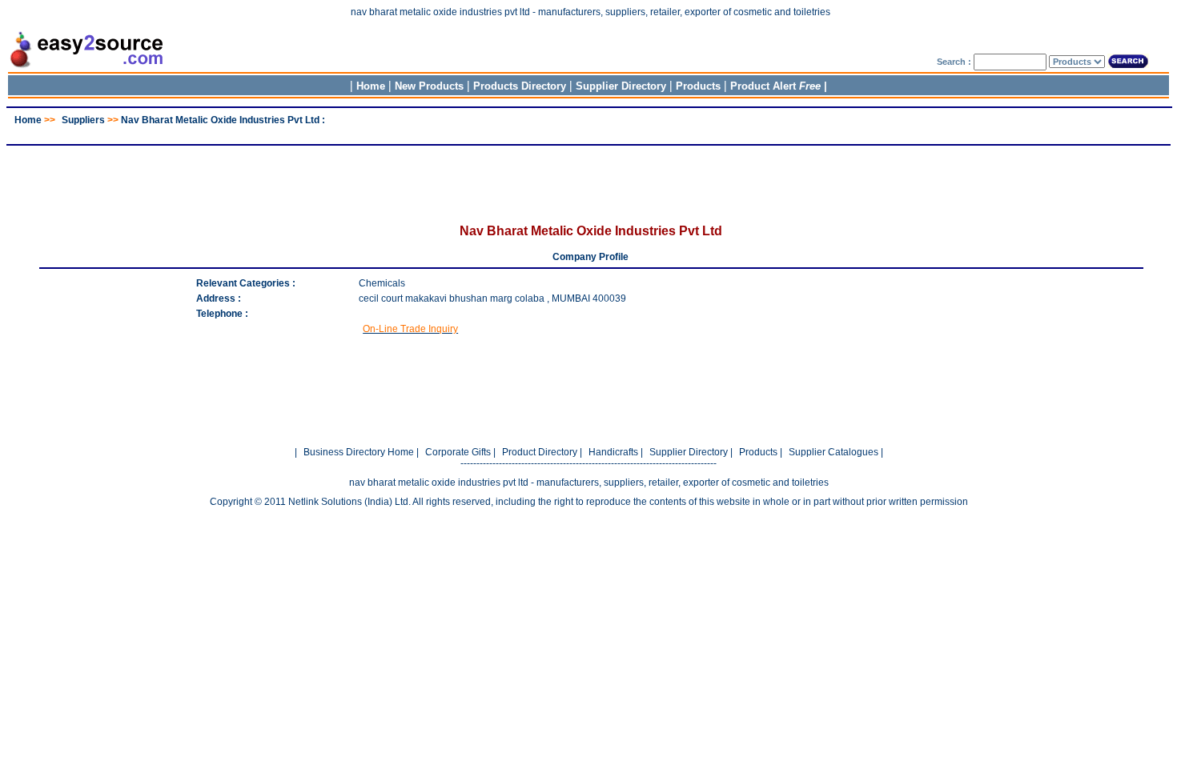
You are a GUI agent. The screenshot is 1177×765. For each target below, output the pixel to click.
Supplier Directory (622, 86)
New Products (429, 86)
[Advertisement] (588, 132)
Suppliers (83, 120)
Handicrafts (613, 452)
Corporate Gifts (458, 452)
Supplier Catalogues (833, 452)
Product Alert (775, 86)
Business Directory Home (358, 452)
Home (370, 86)
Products (698, 86)
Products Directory (519, 86)
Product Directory (539, 452)
